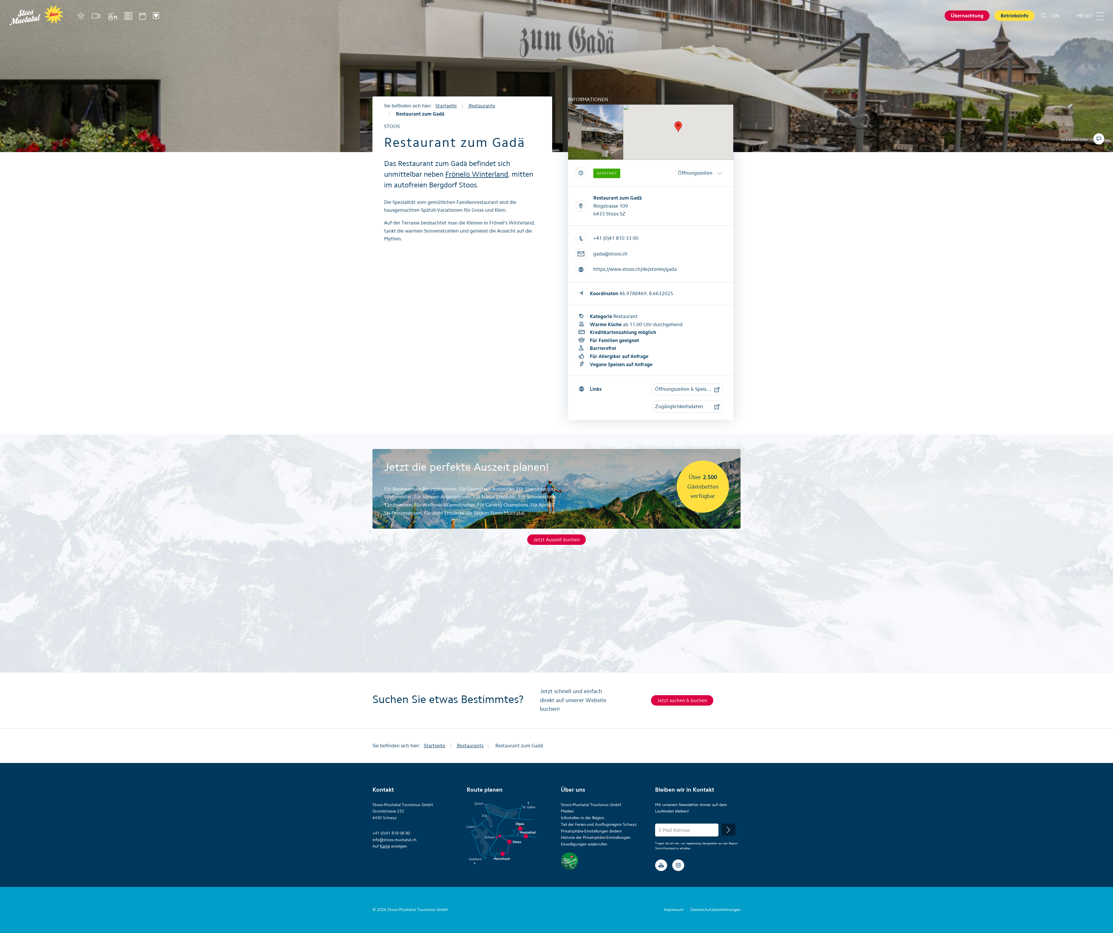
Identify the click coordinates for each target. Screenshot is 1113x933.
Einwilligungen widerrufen (584, 844)
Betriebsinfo (1014, 16)
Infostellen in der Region (582, 817)
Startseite (446, 106)
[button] (687, 389)
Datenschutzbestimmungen (715, 909)
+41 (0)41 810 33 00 (616, 238)
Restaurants (481, 106)
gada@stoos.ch (610, 254)
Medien (567, 811)
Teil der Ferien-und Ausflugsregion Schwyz (599, 824)
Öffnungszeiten (695, 173)
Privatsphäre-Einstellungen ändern (591, 831)
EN (1055, 15)
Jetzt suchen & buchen (682, 700)
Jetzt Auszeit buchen (556, 540)
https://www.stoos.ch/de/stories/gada (635, 269)
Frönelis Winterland (476, 174)
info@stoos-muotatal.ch (394, 839)
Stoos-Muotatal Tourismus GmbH (591, 804)
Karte (385, 846)
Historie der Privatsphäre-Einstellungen (595, 837)
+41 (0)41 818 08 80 (391, 833)
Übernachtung (967, 16)
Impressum (673, 909)
